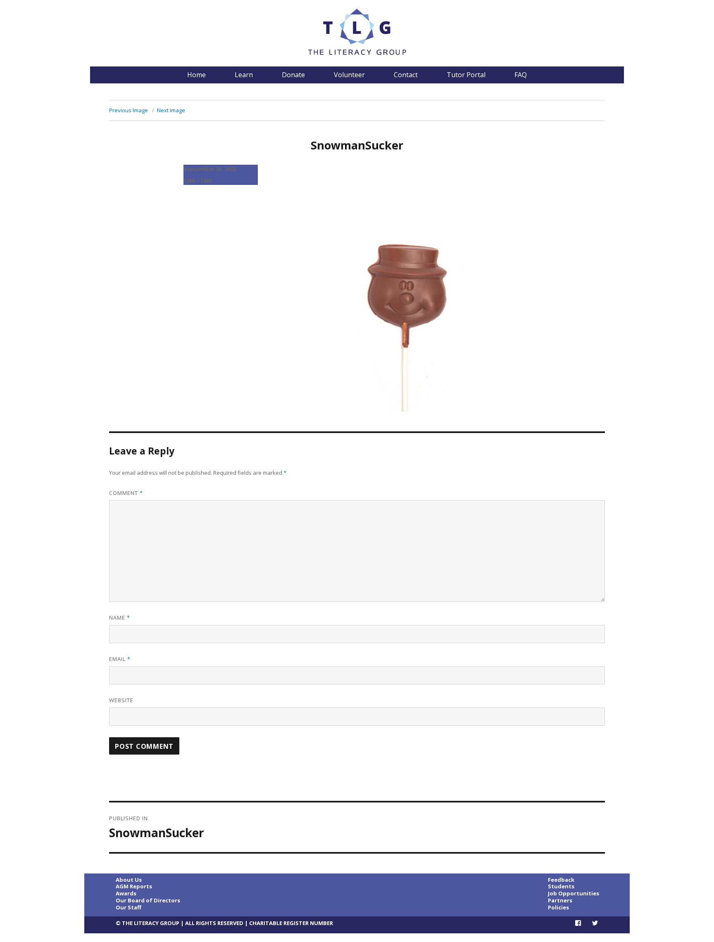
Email (120, 659)
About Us (129, 879)
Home (196, 74)
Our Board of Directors (148, 900)
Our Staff (128, 907)
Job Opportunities (573, 893)
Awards (126, 893)
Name (119, 617)
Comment (126, 493)
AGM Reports (134, 886)
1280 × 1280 (197, 180)
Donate (293, 74)
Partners (560, 900)
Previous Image (128, 110)
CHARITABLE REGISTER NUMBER (291, 923)
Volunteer (349, 74)
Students (561, 886)
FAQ (520, 74)
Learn (244, 74)
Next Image (171, 110)
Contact (406, 74)
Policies (558, 907)
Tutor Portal (466, 74)
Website (121, 700)
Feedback (561, 879)
